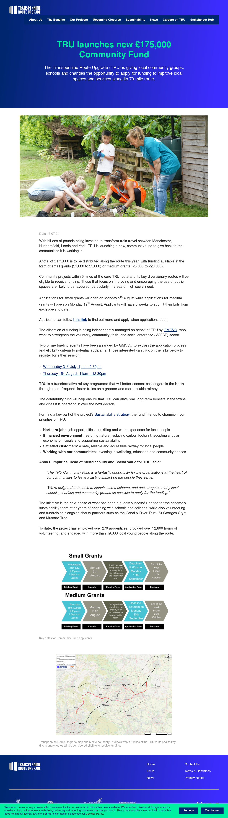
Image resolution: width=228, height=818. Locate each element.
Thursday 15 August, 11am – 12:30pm (74, 374)
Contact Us (192, 764)
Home (151, 764)
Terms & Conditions (198, 771)
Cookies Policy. (95, 814)
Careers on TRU (174, 19)
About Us (35, 19)
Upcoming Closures (107, 19)
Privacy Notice (194, 778)
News (154, 19)
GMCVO (170, 330)
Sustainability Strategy (112, 415)
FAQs (150, 771)
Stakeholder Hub (202, 19)
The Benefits (56, 19)
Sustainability (135, 19)
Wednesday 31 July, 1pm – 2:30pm (72, 367)
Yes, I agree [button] (212, 810)
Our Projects (79, 19)
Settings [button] (188, 810)
